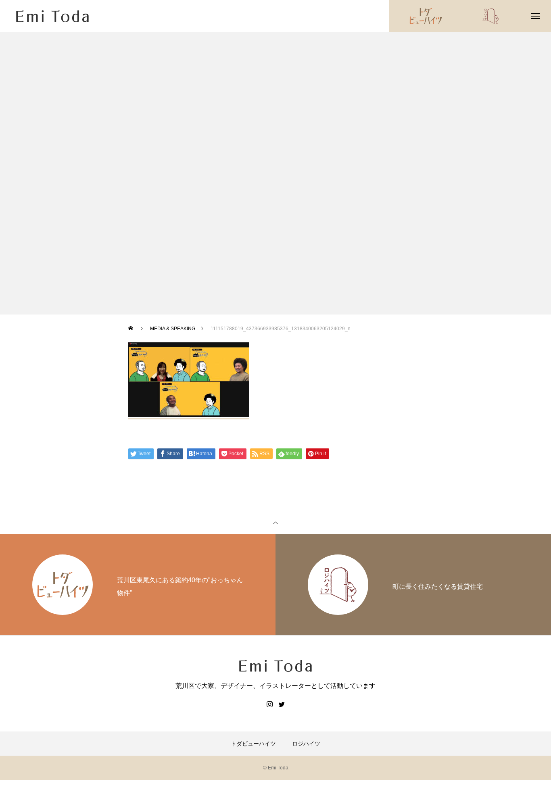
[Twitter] (282, 704)
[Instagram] (269, 704)
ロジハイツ (306, 743)
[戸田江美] (52, 16)
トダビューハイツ (253, 743)
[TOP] (275, 522)
